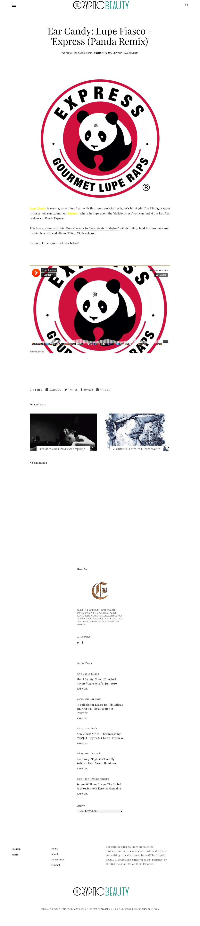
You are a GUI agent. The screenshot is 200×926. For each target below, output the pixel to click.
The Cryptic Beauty (68, 909)
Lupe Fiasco (79, 53)
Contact (55, 864)
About (54, 853)
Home (54, 848)
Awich (94, 728)
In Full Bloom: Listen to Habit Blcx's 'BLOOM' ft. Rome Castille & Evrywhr (100, 709)
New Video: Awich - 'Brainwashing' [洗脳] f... (63, 449)
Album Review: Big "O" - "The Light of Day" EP (136, 449)
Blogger (105, 909)
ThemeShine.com (150, 909)
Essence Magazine (100, 778)
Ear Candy (67, 53)
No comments (131, 53)
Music (89, 53)
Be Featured (58, 859)
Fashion (95, 673)
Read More (82, 688)
